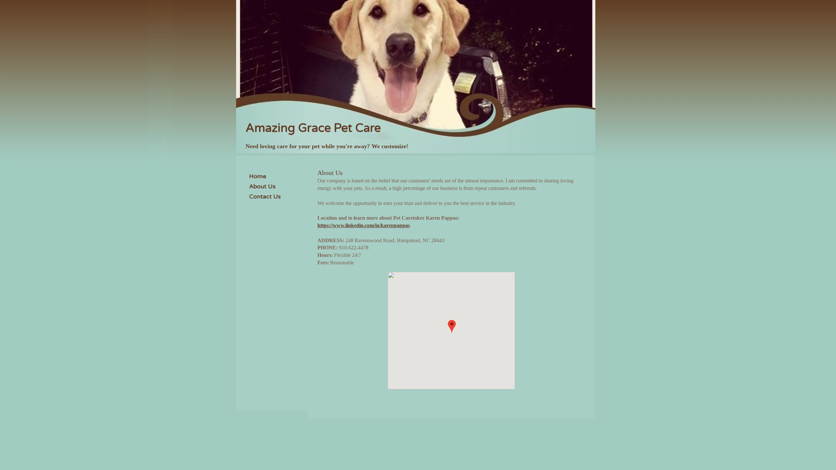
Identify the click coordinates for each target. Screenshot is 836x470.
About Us (262, 186)
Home (257, 176)
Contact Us (265, 196)
